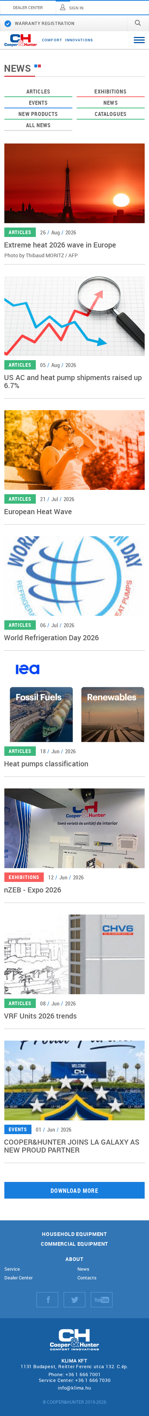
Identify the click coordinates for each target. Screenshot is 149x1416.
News (83, 1269)
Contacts (87, 1278)
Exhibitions (110, 91)
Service (12, 1269)
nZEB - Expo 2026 (32, 890)
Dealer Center (18, 1278)
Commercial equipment (74, 1244)
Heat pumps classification (46, 763)
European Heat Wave (38, 511)
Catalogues (111, 113)
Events (38, 102)
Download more (74, 1190)
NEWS (110, 102)
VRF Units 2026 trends (40, 1016)
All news (38, 125)
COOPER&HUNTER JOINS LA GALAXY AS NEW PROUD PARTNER (72, 1146)
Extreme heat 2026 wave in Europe (60, 245)
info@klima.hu (74, 1387)
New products (38, 113)
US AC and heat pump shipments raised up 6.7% (73, 381)
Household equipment (74, 1234)
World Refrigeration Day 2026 (51, 637)
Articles (38, 91)
